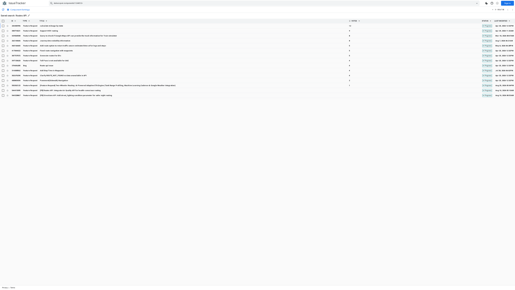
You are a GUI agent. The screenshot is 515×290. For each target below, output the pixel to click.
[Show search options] (477, 3)
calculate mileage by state (51, 26)
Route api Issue (46, 66)
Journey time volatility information (55, 41)
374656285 (16, 66)
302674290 (16, 76)
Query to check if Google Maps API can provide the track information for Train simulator (78, 36)
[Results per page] (493, 9)
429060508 (16, 36)
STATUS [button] (485, 21)
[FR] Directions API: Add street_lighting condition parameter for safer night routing (76, 95)
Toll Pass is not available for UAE (54, 61)
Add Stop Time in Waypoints (52, 71)
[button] (15, 21)
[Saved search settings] (28, 15)
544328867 (16, 95)
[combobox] (264, 3)
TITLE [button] (42, 21)
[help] (492, 3)
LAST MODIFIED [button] (500, 21)
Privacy (5, 288)
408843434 (16, 80)
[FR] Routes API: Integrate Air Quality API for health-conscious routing (70, 90)
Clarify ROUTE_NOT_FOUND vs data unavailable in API (63, 76)
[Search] (51, 3)
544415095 (16, 90)
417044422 (16, 51)
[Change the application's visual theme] (486, 3)
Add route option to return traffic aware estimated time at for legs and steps (73, 46)
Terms (12, 288)
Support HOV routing (49, 31)
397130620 (16, 61)
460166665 (16, 46)
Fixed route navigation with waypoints (56, 51)
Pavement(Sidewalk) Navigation (54, 80)
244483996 (16, 26)
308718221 (16, 31)
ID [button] (12, 21)
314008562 (16, 71)
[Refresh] (3, 9)
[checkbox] (3, 21)
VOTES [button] (354, 21)
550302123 (16, 85)
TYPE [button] (25, 21)
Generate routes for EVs (50, 56)
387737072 (16, 56)
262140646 (16, 41)
